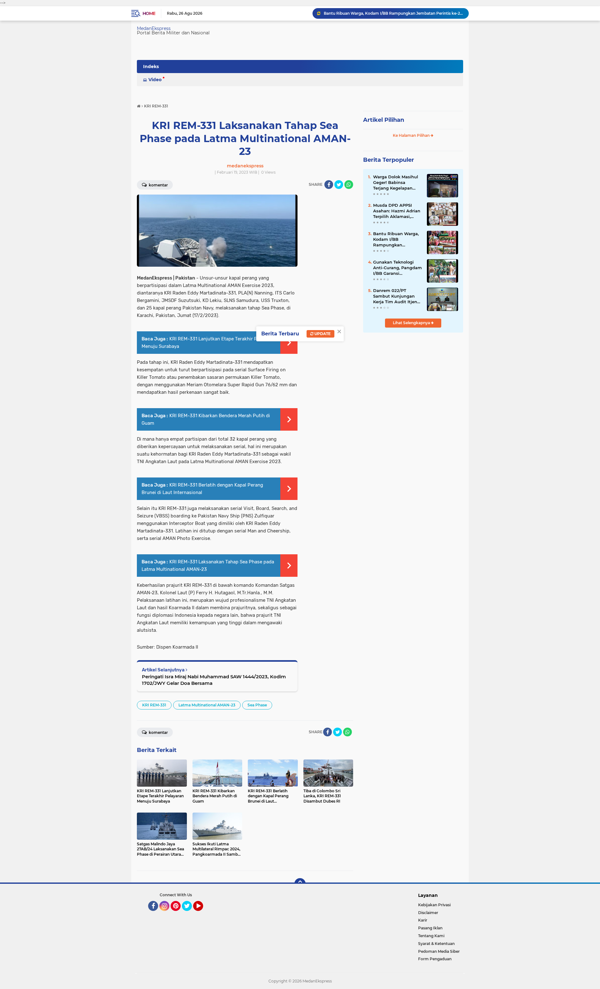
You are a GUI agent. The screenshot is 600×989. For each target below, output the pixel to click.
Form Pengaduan (435, 959)
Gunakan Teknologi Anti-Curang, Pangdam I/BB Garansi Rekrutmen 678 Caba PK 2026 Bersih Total (397, 268)
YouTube (202, 914)
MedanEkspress (154, 28)
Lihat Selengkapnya (412, 322)
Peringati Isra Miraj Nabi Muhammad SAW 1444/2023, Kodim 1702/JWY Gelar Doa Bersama (214, 680)
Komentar (158, 185)
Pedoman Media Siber (439, 951)
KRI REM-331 (154, 705)
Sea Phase (257, 705)
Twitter (190, 914)
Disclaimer (428, 912)
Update (322, 333)
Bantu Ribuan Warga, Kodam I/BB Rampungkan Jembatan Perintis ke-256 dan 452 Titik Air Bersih (393, 13)
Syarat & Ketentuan (436, 943)
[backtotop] (300, 883)
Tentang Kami (431, 935)
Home (148, 13)
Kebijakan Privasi (434, 904)
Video (155, 79)
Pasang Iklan (430, 928)
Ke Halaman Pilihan (412, 135)
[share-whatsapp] (348, 184)
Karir (422, 920)
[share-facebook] (328, 184)
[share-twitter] (338, 184)
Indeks (151, 66)
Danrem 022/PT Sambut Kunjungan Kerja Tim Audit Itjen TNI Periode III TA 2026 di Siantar (397, 296)
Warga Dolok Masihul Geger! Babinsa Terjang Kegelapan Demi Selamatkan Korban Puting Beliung (397, 182)
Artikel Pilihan (383, 119)
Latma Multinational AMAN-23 (206, 705)
